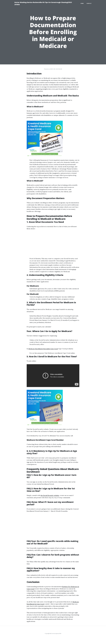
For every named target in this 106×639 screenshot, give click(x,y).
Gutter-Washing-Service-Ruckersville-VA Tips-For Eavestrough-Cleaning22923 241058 (43, 3)
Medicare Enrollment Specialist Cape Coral (43, 349)
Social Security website (41, 429)
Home (82, 3)
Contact (89, 3)
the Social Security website (50, 495)
